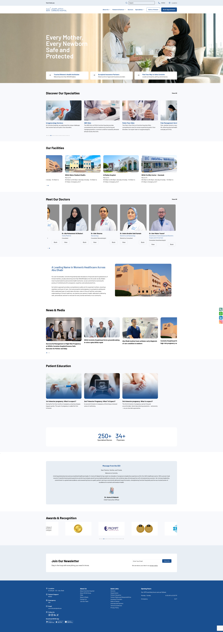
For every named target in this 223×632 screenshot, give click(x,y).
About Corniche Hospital (87, 591)
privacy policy (154, 565)
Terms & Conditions (116, 605)
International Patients (117, 603)
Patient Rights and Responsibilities (121, 597)
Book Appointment (169, 9)
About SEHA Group (85, 593)
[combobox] (142, 3)
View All (174, 93)
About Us (106, 9)
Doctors (130, 9)
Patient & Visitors (118, 9)
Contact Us (83, 599)
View (65, 242)
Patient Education (116, 595)
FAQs (81, 595)
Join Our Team (84, 601)
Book (55, 242)
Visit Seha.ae (50, 3)
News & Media (84, 597)
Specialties (139, 9)
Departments (114, 593)
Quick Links (115, 589)
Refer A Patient (115, 601)
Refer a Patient (153, 9)
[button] (46, 135)
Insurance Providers (116, 599)
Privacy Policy (115, 607)
